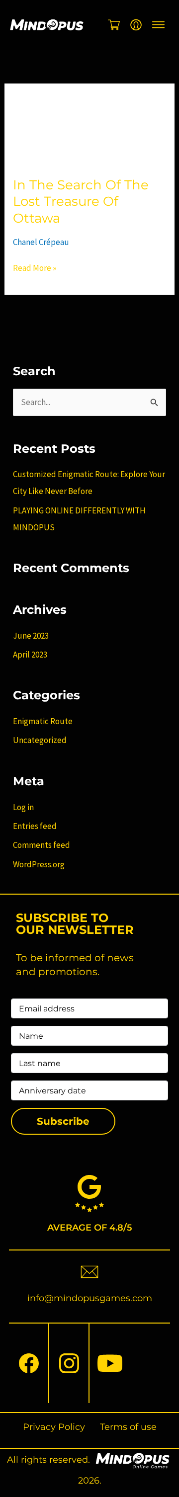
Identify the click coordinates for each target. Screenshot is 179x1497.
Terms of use (128, 1426)
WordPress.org (39, 864)
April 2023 (30, 654)
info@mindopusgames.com (89, 1298)
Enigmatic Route (43, 721)
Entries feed (35, 826)
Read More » (34, 268)
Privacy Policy (54, 1426)
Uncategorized (40, 740)
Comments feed (41, 844)
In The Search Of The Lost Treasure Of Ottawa (81, 202)
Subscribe (63, 1121)
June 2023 (31, 635)
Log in (23, 807)
